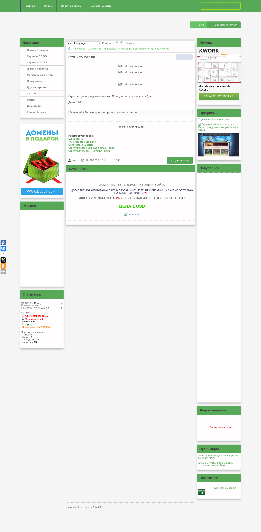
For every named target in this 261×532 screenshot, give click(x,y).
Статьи (31, 93)
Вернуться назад (179, 160)
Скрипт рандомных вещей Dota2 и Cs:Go (218, 128)
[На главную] (45, 25)
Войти (200, 24)
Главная (30, 5)
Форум (48, 5)
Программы (34, 81)
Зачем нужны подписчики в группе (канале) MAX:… (218, 456)
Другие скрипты (37, 87)
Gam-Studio (34, 105)
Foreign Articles (36, 112)
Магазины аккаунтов (40, 74)
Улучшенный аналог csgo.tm (214, 119)
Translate (128, 43)
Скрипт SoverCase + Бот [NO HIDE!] (89, 150)
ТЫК (79, 102)
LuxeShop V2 (75, 138)
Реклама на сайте (101, 5)
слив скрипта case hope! (82, 141)
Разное (31, 99)
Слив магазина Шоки (80, 144)
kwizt (75, 160)
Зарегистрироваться (225, 24)
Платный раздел (37, 50)
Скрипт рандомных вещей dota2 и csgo (91, 147)
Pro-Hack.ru (86, 507)
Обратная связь (71, 5)
